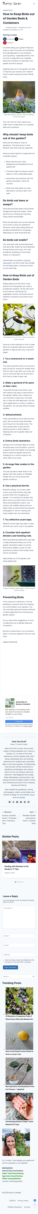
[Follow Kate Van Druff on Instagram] (17, 802)
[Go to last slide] (5, 860)
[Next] (32, 860)
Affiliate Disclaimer (15, 1207)
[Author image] (4, 27)
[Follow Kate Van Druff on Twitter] (13, 802)
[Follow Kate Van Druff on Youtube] (21, 802)
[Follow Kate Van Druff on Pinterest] (28, 802)
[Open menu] (34, 3)
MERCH (13, 1201)
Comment (8, 908)
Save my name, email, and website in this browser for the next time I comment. (19, 961)
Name (7, 936)
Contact (27, 1207)
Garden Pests (8, 10)
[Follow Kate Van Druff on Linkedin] (24, 802)
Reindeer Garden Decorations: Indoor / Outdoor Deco (29, 817)
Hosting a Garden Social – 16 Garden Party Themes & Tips (9, 817)
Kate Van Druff (12, 27)
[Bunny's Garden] (12, 3)
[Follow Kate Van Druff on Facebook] (9, 802)
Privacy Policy (23, 1201)
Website (7, 955)
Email (6, 945)
